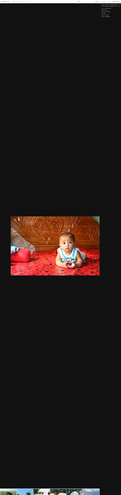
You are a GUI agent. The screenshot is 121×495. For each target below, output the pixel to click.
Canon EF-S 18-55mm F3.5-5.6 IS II (111, 6)
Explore (97, 1)
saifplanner (107, 16)
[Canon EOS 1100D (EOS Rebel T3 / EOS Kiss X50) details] (119, 4)
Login (104, 1)
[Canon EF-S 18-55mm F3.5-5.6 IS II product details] (119, 6)
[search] (79, 1)
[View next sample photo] (97, 246)
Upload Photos (116, 1)
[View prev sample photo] (13, 246)
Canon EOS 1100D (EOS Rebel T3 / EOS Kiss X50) (112, 4)
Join (109, 1)
